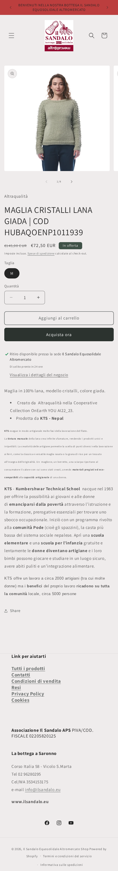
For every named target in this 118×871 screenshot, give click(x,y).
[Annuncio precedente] (10, 7)
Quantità (11, 286)
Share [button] (15, 610)
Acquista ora (59, 334)
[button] (11, 35)
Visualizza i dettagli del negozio (39, 374)
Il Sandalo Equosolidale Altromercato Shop (56, 849)
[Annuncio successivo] (107, 7)
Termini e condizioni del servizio (67, 856)
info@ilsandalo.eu (42, 789)
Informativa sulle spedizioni (61, 865)
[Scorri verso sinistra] (46, 181)
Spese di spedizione (40, 253)
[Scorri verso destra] (71, 181)
